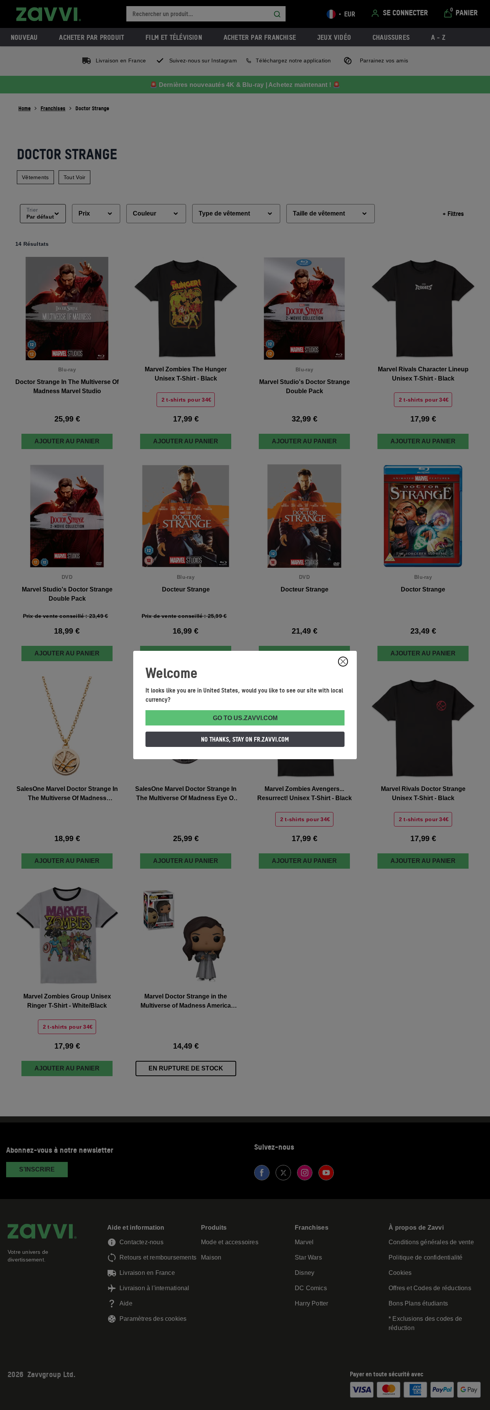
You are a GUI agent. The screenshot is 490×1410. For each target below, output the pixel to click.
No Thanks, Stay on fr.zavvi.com (245, 739)
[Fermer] (343, 661)
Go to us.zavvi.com (245, 718)
